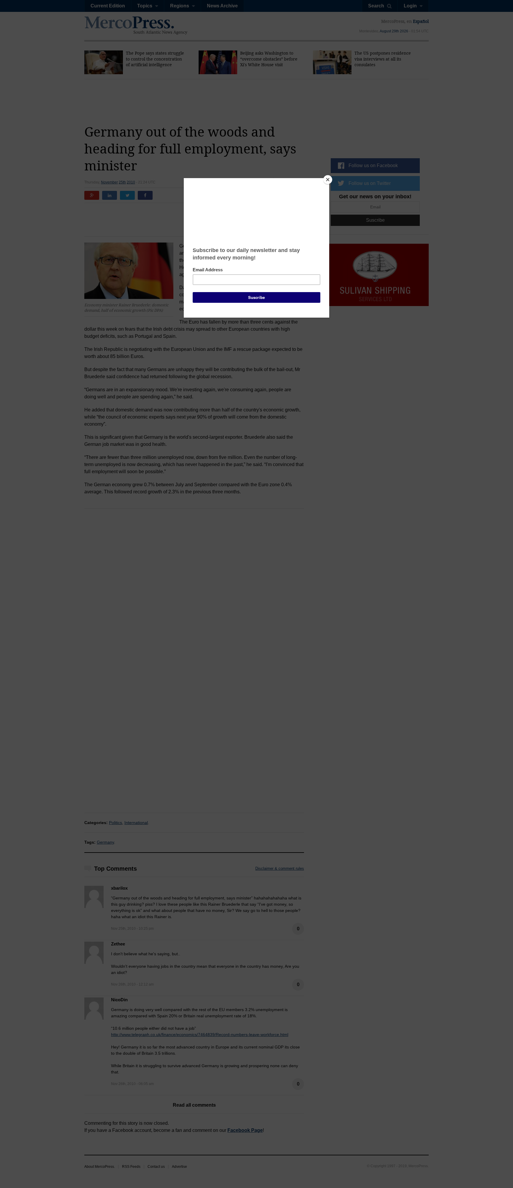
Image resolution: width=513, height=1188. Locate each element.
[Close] (327, 179)
